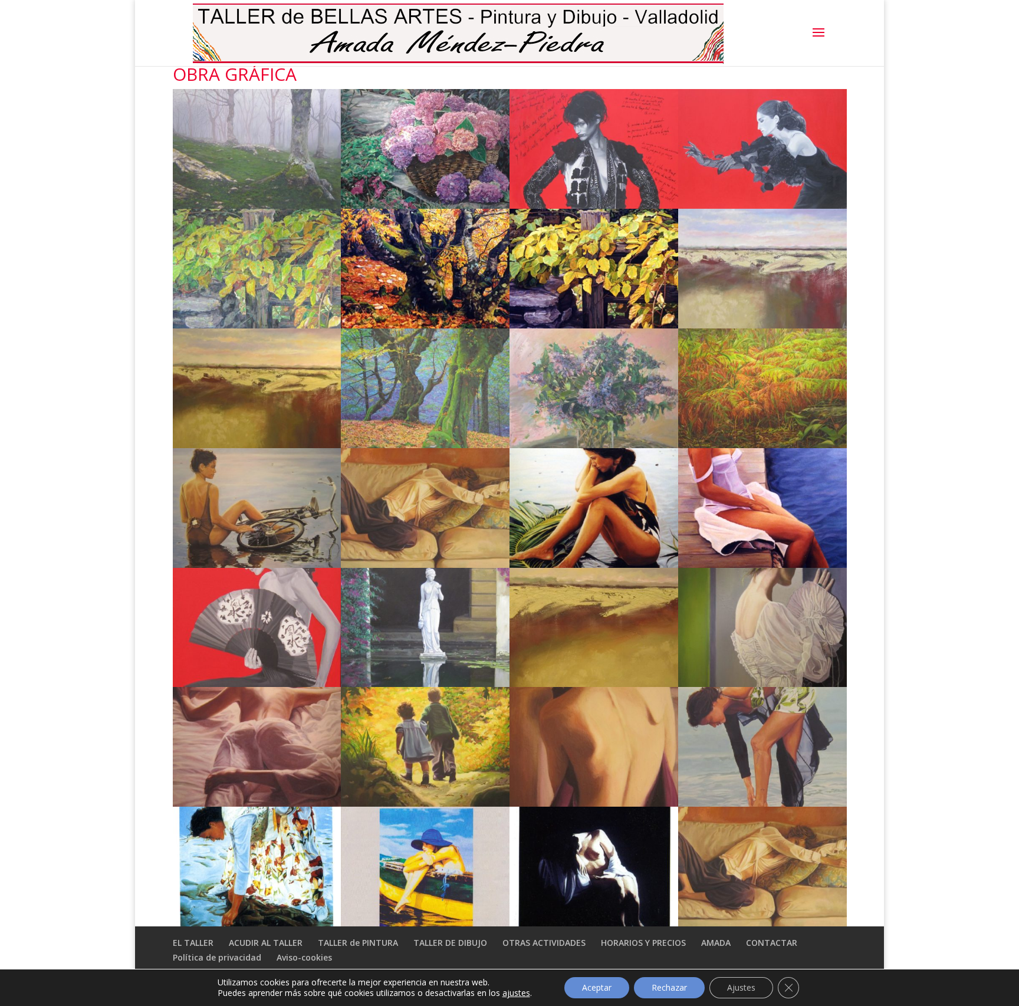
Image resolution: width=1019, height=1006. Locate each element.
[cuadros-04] (762, 205)
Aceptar (597, 987)
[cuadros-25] (257, 923)
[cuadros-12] (762, 445)
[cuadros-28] (762, 923)
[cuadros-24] (762, 803)
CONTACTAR (771, 942)
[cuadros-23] (594, 803)
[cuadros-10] (425, 445)
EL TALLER (193, 942)
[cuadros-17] (257, 683)
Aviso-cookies (304, 957)
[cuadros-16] (762, 564)
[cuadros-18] (425, 683)
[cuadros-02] (425, 205)
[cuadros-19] (594, 683)
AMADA (716, 942)
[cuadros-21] (257, 803)
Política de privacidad (217, 957)
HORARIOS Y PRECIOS (643, 942)
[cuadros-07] (594, 325)
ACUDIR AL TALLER (266, 942)
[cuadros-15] (594, 564)
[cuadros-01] (257, 205)
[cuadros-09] (257, 445)
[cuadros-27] (594, 923)
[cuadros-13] (257, 564)
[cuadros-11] (594, 445)
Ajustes (741, 987)
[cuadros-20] (762, 683)
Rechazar (669, 987)
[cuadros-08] (762, 325)
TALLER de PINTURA (358, 942)
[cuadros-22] (425, 803)
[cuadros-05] (257, 325)
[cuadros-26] (425, 923)
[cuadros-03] (594, 205)
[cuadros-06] (425, 325)
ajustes (516, 993)
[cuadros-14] (425, 564)
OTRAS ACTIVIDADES (544, 942)
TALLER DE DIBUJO (450, 942)
